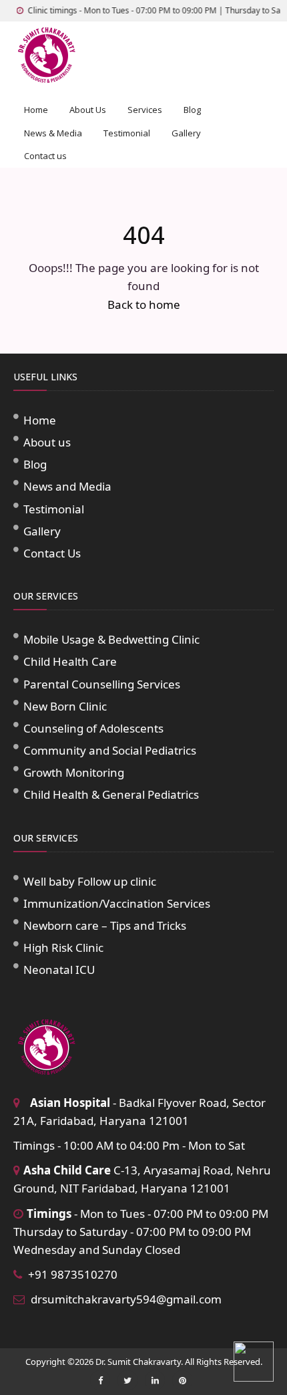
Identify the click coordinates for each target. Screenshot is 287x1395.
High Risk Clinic (63, 947)
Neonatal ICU (59, 969)
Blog (192, 110)
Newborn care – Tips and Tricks (104, 925)
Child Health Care (70, 661)
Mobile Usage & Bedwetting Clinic (111, 639)
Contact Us (52, 553)
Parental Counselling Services (101, 684)
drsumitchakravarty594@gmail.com (126, 1299)
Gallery (186, 133)
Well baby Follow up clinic (89, 881)
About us (47, 442)
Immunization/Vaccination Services (116, 903)
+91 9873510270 (72, 1274)
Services (144, 110)
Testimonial (126, 133)
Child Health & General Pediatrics (111, 794)
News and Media (67, 486)
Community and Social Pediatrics (109, 750)
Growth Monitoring (73, 772)
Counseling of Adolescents (93, 728)
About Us (87, 110)
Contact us (45, 156)
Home (36, 110)
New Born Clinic (65, 706)
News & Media (53, 133)
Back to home (143, 304)
